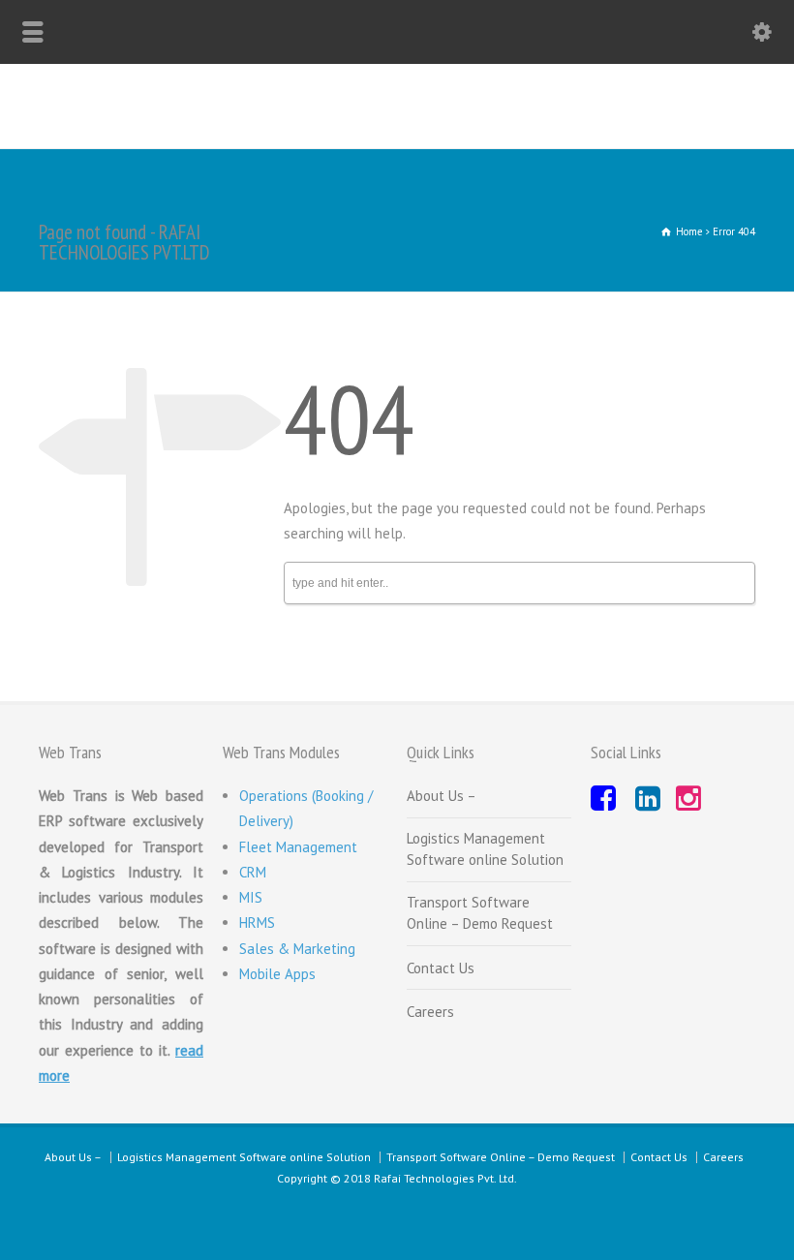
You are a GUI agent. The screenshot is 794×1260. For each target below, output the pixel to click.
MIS (250, 897)
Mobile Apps (277, 974)
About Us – (441, 795)
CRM (252, 872)
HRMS (257, 922)
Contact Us (440, 968)
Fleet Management (298, 847)
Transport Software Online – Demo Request (480, 913)
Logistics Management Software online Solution (485, 849)
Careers (430, 1011)
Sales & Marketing (297, 948)
